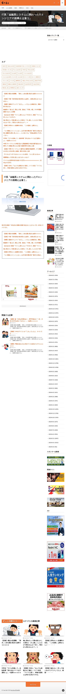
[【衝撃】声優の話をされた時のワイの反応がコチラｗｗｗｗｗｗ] (5, 346)
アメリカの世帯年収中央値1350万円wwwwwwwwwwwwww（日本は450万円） (22, 161)
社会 (32, 8)
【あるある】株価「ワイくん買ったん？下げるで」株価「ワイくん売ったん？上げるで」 (22, 116)
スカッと (5, 80)
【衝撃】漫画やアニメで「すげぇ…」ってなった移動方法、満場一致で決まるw (22, 105)
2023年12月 (52, 409)
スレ (12, 80)
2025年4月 (51, 342)
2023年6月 (51, 434)
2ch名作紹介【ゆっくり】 (23, 66)
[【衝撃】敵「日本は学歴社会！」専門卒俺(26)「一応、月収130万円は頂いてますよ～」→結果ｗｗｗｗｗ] (5, 321)
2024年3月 (51, 396)
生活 (27, 8)
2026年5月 (51, 288)
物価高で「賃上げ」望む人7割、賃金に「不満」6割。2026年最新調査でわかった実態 (22, 110)
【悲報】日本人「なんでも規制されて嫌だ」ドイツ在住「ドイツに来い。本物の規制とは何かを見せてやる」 (22, 167)
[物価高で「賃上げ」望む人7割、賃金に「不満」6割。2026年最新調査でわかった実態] (50, 250)
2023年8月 (51, 426)
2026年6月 (51, 283)
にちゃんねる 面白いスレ (9, 77)
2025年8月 (51, 325)
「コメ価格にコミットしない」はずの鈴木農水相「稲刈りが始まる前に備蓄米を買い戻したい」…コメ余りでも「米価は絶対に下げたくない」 (22, 133)
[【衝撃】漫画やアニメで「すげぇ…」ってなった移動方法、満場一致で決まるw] (50, 238)
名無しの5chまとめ (27, 80)
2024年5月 (51, 388)
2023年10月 (52, 417)
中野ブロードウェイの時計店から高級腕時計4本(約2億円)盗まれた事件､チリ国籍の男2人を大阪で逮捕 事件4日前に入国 (22, 145)
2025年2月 (51, 350)
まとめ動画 (9, 8)
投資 (15, 8)
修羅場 (18, 80)
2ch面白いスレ (36, 66)
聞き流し (5, 87)
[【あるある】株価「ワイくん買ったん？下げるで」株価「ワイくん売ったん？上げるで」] (50, 261)
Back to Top (33, 684)
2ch (4, 66)
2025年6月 (51, 334)
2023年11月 (52, 413)
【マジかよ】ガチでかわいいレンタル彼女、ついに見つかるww (21, 154)
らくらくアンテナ (15, 690)
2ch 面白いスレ (7, 69)
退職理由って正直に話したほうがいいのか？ (16, 157)
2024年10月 (52, 367)
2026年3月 (51, 296)
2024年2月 (51, 400)
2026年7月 (51, 279)
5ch (24, 69)
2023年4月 (51, 442)
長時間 (12, 87)
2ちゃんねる (16, 69)
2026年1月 (51, 304)
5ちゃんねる (6, 73)
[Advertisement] (23, 46)
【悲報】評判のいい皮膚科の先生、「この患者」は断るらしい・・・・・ (20, 126)
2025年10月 (52, 317)
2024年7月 (51, 380)
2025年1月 (51, 354)
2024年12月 (52, 359)
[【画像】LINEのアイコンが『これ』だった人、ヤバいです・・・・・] (5, 334)
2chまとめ (11, 66)
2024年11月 (52, 363)
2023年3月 (51, 446)
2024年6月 (51, 384)
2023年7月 (51, 430)
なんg (14, 73)
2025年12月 (52, 308)
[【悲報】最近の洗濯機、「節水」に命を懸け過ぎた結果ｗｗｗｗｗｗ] (50, 217)
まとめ (20, 77)
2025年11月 (52, 313)
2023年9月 (51, 421)
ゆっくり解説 (36, 77)
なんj (20, 73)
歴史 (20, 84)
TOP (3, 8)
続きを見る (23, 201)
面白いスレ (20, 87)
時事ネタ (21, 8)
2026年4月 (51, 292)
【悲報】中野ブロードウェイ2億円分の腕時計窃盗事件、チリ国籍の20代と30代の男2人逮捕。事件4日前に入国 (22, 150)
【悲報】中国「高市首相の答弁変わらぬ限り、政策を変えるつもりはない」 (22, 100)
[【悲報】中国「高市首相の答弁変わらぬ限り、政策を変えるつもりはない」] (50, 227)
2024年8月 (51, 375)
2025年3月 (51, 346)
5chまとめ (31, 69)
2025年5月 (51, 338)
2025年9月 (51, 321)
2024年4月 (51, 392)
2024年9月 (51, 371)
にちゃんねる (27, 73)
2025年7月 (51, 329)
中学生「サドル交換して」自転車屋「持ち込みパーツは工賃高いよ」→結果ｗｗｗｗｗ (22, 139)
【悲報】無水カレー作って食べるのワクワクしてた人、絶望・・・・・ (54, 670)
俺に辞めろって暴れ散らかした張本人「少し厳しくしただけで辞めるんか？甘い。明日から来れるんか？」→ (22, 121)
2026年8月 (51, 275)
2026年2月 (51, 300)
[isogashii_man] (22, 217)
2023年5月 (51, 438)
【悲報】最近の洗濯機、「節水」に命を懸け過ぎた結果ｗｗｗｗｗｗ (22, 95)
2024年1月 (51, 405)
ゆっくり (27, 77)
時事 (4, 84)
